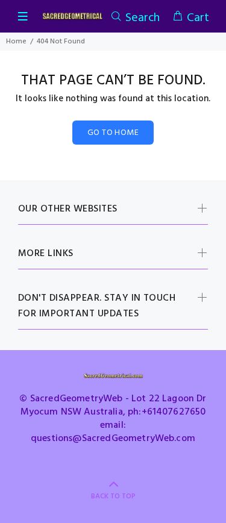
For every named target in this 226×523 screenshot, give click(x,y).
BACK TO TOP (113, 496)
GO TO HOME (113, 133)
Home (16, 42)
